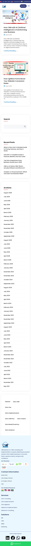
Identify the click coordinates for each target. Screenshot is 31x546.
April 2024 (7, 299)
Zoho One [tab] (8, 407)
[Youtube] (23, 538)
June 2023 (7, 335)
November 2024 (9, 276)
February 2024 (8, 307)
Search (7, 119)
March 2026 (7, 212)
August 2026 (8, 193)
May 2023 (7, 339)
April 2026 (7, 208)
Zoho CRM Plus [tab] (9, 419)
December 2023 (9, 315)
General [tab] (7, 401)
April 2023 (7, 343)
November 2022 (9, 359)
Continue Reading (10, 51)
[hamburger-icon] (28, 6)
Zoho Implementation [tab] (12, 413)
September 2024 (9, 284)
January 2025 (8, 268)
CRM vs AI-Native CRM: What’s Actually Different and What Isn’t (14, 167)
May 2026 (7, 204)
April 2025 (7, 256)
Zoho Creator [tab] (21, 419)
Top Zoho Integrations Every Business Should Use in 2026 (13, 161)
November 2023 (9, 319)
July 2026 (7, 197)
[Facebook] (13, 538)
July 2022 (7, 366)
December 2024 (9, 272)
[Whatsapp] (18, 538)
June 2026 (7, 201)
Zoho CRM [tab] (16, 402)
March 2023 (7, 347)
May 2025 (7, 252)
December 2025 (9, 224)
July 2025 (7, 244)
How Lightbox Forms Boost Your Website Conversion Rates (14, 81)
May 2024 (7, 295)
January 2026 (8, 220)
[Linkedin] (8, 538)
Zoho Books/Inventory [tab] (12, 424)
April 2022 (7, 374)
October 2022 (8, 362)
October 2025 (8, 232)
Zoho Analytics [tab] (10, 430)
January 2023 (8, 351)
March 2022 (7, 378)
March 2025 (7, 260)
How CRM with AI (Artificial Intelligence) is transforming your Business (15, 29)
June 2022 (7, 370)
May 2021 (7, 386)
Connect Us (17, 544)
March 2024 (7, 303)
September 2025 (9, 236)
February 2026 (8, 216)
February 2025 (8, 264)
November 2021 (8, 382)
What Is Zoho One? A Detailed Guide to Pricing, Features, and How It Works (15, 149)
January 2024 (8, 311)
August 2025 (8, 240)
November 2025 (9, 228)
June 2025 (7, 248)
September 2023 (9, 323)
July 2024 (7, 291)
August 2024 (8, 287)
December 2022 (9, 355)
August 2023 (8, 327)
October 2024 (8, 280)
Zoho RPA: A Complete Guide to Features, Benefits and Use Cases (14, 155)
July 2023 (7, 331)
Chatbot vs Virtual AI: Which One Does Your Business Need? (15, 172)
